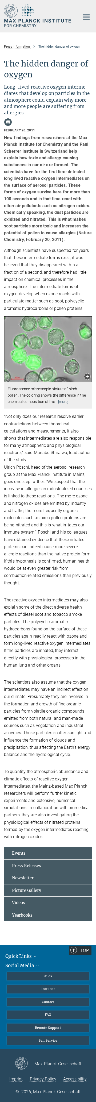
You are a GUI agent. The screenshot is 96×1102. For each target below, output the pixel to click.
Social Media (20, 965)
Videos (18, 902)
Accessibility (75, 1079)
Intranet (48, 989)
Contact (48, 1002)
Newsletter (23, 877)
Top (84, 950)
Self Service (48, 1040)
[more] (63, 402)
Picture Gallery (26, 890)
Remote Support (48, 1028)
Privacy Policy (43, 1079)
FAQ (48, 1015)
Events (19, 853)
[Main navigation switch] (86, 17)
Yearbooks (22, 915)
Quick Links (19, 956)
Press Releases (26, 865)
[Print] (8, 122)
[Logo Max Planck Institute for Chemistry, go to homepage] (38, 15)
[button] (87, 377)
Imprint (16, 1079)
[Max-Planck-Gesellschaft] (24, 1063)
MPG (48, 976)
